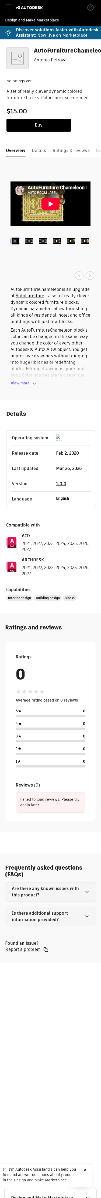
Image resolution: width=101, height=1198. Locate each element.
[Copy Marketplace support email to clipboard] (45, 949)
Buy (39, 125)
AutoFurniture (30, 296)
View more (20, 383)
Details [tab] (39, 150)
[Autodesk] (30, 7)
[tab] (16, 248)
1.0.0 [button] (61, 484)
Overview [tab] (15, 150)
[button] (50, 891)
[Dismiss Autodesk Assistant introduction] (85, 1170)
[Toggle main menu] (8, 7)
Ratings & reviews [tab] (71, 150)
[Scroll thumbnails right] (90, 275)
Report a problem (23, 949)
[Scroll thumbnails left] (79, 275)
